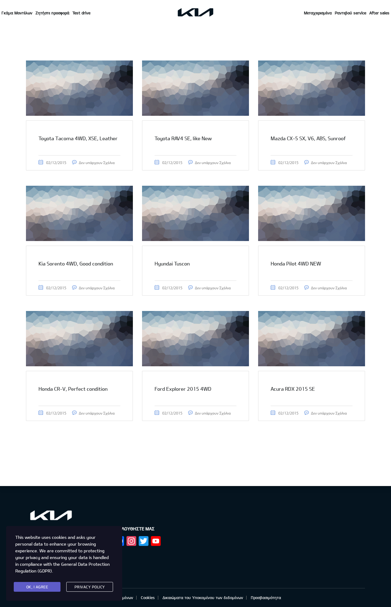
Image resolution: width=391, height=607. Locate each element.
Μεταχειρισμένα (318, 12)
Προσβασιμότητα (266, 597)
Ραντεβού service (350, 12)
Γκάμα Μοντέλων (17, 12)
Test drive (81, 12)
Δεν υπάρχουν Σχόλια (97, 162)
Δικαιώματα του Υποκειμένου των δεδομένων (203, 597)
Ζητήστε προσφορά (52, 12)
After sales (379, 12)
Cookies (148, 597)
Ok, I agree (37, 587)
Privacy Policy (90, 587)
